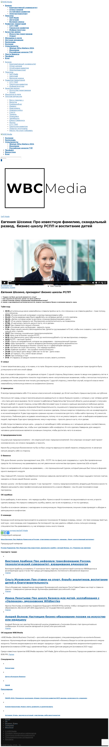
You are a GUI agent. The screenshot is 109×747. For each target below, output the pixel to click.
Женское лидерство (10, 531)
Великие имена (16, 22)
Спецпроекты (11, 46)
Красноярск (14, 108)
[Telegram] (5, 533)
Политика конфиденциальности (20, 735)
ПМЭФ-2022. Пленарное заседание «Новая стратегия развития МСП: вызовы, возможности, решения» (46, 698)
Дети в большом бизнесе (15, 676)
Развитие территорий (15, 24)
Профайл (9, 56)
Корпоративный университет (23, 8)
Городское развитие (19, 28)
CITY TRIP (13, 26)
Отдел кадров (16, 10)
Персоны (9, 16)
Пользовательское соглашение (19, 737)
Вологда (13, 102)
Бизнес (8, 6)
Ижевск (12, 106)
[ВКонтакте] (8, 533)
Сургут (12, 112)
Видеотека (10, 152)
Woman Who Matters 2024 (21, 48)
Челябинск (14, 118)
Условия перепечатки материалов (20, 733)
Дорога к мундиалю (18, 128)
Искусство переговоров (20, 34)
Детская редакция (14, 40)
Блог (7, 58)
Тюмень (12, 114)
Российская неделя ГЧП (21, 52)
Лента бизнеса (12, 54)
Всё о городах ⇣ (16, 100)
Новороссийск (16, 110)
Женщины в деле (13, 38)
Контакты (9, 739)
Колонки (9, 44)
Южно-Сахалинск (17, 120)
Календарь (10, 42)
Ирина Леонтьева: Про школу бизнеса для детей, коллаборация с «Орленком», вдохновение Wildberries (52, 599)
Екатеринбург (15, 104)
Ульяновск (14, 116)
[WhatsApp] (2, 533)
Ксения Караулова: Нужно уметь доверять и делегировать (29, 706)
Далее (8, 573)
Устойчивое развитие (19, 12)
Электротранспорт (18, 14)
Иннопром (14, 50)
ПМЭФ (7, 685)
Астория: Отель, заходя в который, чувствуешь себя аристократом (32, 715)
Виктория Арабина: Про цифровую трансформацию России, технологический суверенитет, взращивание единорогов (48, 563)
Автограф (14, 20)
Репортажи (9, 668)
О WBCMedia (10, 731)
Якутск (12, 122)
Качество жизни (13, 32)
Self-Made (14, 18)
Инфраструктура (17, 30)
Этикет (12, 36)
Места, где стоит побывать (21, 131)
